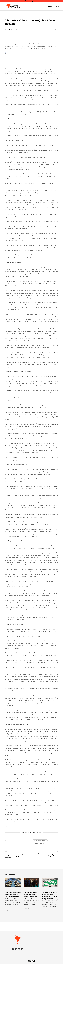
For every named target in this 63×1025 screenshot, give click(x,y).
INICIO (31, 954)
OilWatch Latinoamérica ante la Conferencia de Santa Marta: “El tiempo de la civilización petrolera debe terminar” (50, 896)
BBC (6, 827)
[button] (58, 6)
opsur (9, 29)
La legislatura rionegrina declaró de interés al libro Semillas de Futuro (13, 894)
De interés (8, 840)
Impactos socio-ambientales (40, 840)
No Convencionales (38, 843)
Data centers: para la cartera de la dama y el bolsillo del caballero (31, 894)
